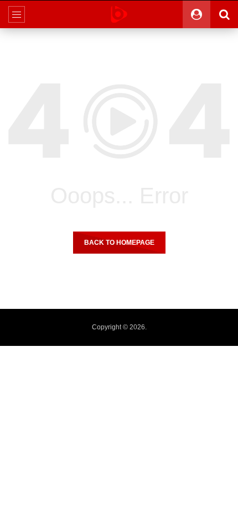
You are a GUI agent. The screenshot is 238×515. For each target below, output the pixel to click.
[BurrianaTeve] (119, 14)
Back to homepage (119, 242)
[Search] (224, 14)
